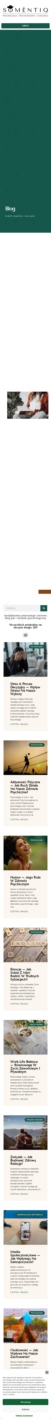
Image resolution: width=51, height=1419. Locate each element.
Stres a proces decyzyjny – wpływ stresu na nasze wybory (25, 689)
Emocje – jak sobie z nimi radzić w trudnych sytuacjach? (24, 974)
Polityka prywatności (24, 1416)
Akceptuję (26, 1402)
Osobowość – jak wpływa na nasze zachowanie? (24, 1353)
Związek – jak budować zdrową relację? (23, 1160)
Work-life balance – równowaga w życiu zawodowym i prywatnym (25, 1067)
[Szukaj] (43, 608)
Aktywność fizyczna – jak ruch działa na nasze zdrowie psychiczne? (25, 787)
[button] (47, 1372)
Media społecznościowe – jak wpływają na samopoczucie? (25, 1257)
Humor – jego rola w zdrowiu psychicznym (25, 880)
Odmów (25, 1409)
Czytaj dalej (19, 724)
